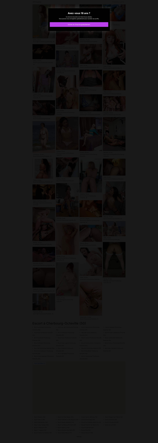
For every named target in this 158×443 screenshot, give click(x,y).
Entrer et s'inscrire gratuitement (79, 24)
